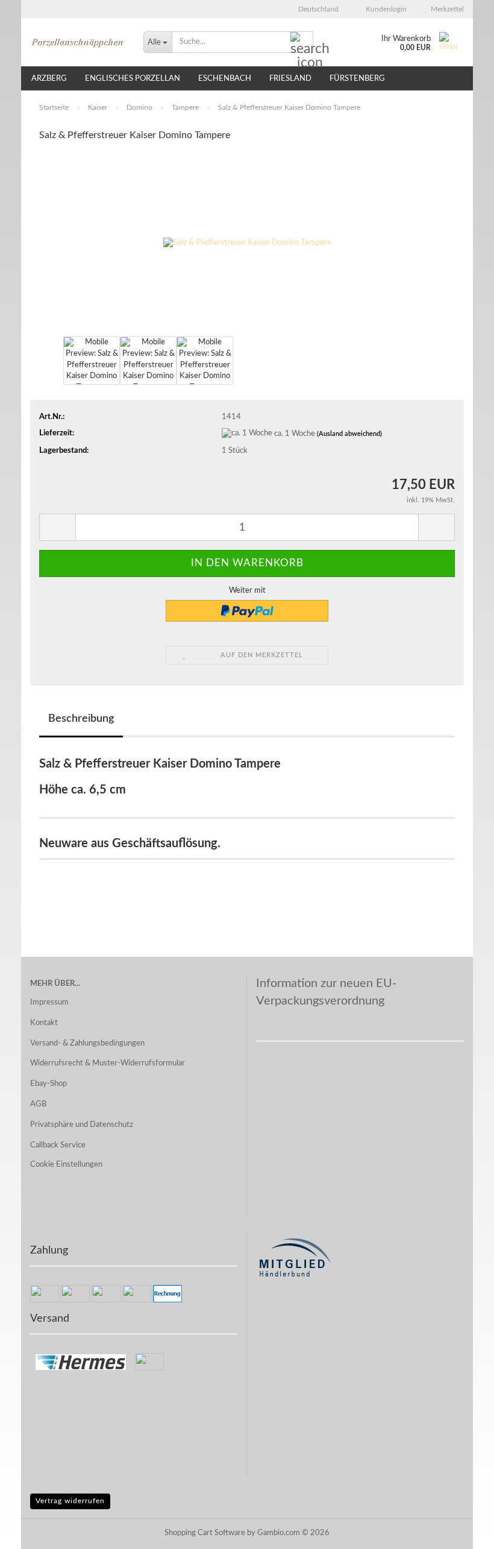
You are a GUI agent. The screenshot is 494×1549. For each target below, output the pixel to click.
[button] (315, 9)
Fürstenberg (357, 79)
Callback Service (58, 1145)
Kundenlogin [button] (384, 9)
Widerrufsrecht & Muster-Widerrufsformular (107, 1063)
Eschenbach (224, 79)
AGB (38, 1104)
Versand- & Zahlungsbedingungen (87, 1043)
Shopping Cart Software (204, 1533)
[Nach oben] (461, 1531)
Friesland (290, 79)
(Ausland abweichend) (349, 434)
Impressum (49, 1002)
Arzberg (49, 79)
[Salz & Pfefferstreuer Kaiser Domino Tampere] (247, 243)
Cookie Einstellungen (66, 1165)
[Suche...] (301, 43)
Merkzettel (445, 9)
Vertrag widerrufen (70, 1500)
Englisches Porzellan (132, 79)
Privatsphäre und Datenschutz (81, 1125)
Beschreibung (81, 718)
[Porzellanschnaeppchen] (77, 42)
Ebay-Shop (48, 1084)
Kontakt (44, 1023)
